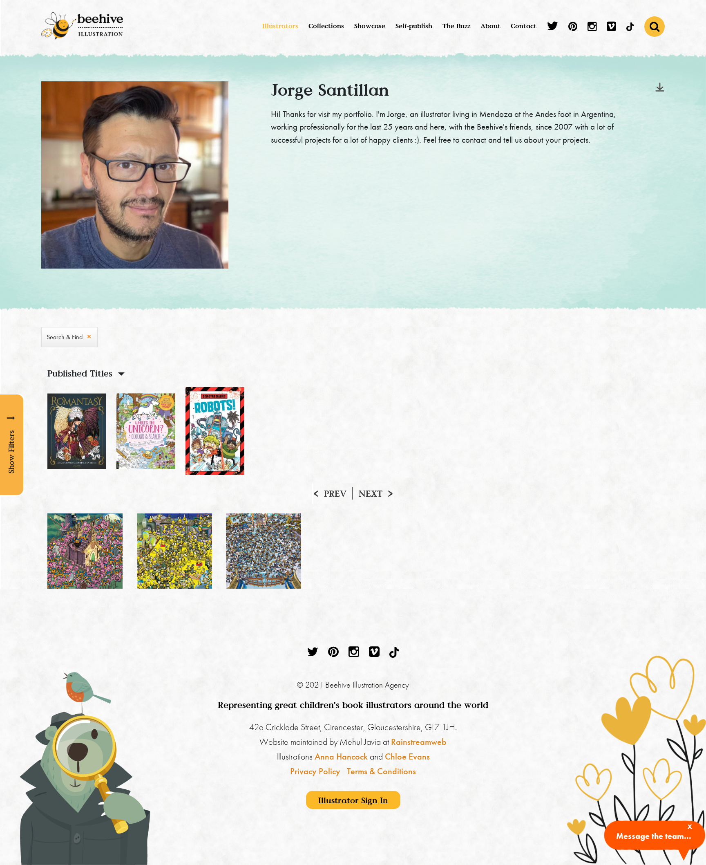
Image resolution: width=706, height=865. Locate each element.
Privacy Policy (315, 771)
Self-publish (413, 26)
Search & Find (65, 337)
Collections (326, 26)
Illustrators (280, 26)
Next (370, 493)
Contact (523, 26)
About (490, 26)
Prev (335, 493)
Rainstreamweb (419, 742)
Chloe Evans (407, 756)
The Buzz (456, 26)
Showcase (369, 26)
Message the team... (653, 835)
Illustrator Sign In (353, 800)
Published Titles (79, 373)
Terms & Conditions (381, 771)
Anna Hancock (341, 756)
